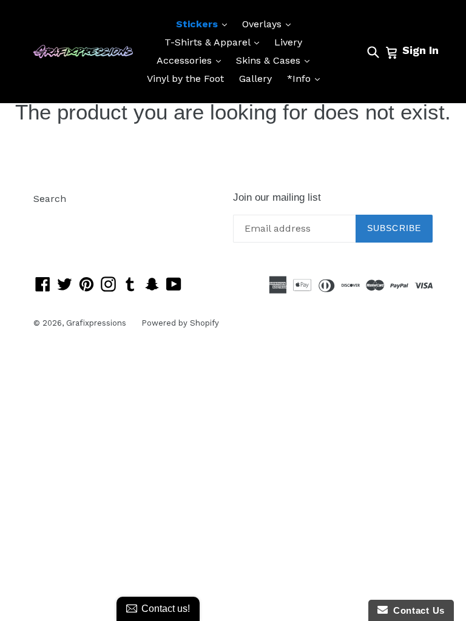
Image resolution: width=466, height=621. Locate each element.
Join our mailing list (277, 197)
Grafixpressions (96, 322)
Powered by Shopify (180, 322)
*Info (306, 78)
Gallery (255, 78)
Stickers (204, 24)
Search (49, 198)
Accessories (192, 60)
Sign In (420, 50)
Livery (288, 42)
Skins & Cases (276, 60)
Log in (47, 217)
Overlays (269, 24)
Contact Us (416, 610)
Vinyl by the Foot (185, 78)
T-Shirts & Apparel (214, 42)
